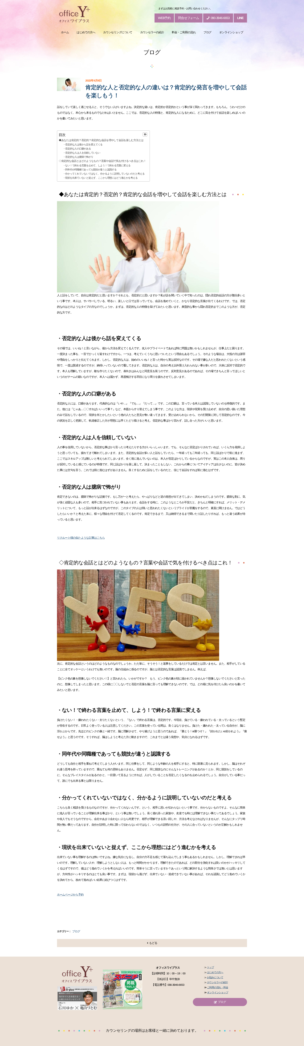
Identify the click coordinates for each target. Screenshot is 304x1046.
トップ (210, 967)
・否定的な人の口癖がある (77, 148)
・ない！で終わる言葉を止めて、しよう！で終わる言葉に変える (96, 165)
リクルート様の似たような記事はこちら (81, 537)
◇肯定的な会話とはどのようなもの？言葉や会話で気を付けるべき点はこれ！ (102, 160)
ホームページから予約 (70, 894)
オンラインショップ (217, 992)
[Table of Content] (145, 134)
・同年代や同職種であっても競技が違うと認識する (90, 169)
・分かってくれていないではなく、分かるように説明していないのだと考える (104, 173)
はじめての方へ (215, 972)
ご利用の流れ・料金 (217, 987)
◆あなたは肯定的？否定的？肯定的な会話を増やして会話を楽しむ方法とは (101, 140)
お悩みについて (215, 977)
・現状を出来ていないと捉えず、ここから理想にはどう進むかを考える (100, 177)
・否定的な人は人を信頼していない (81, 152)
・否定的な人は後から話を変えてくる (83, 144)
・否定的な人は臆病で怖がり (78, 156)
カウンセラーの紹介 (217, 982)
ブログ (76, 931)
